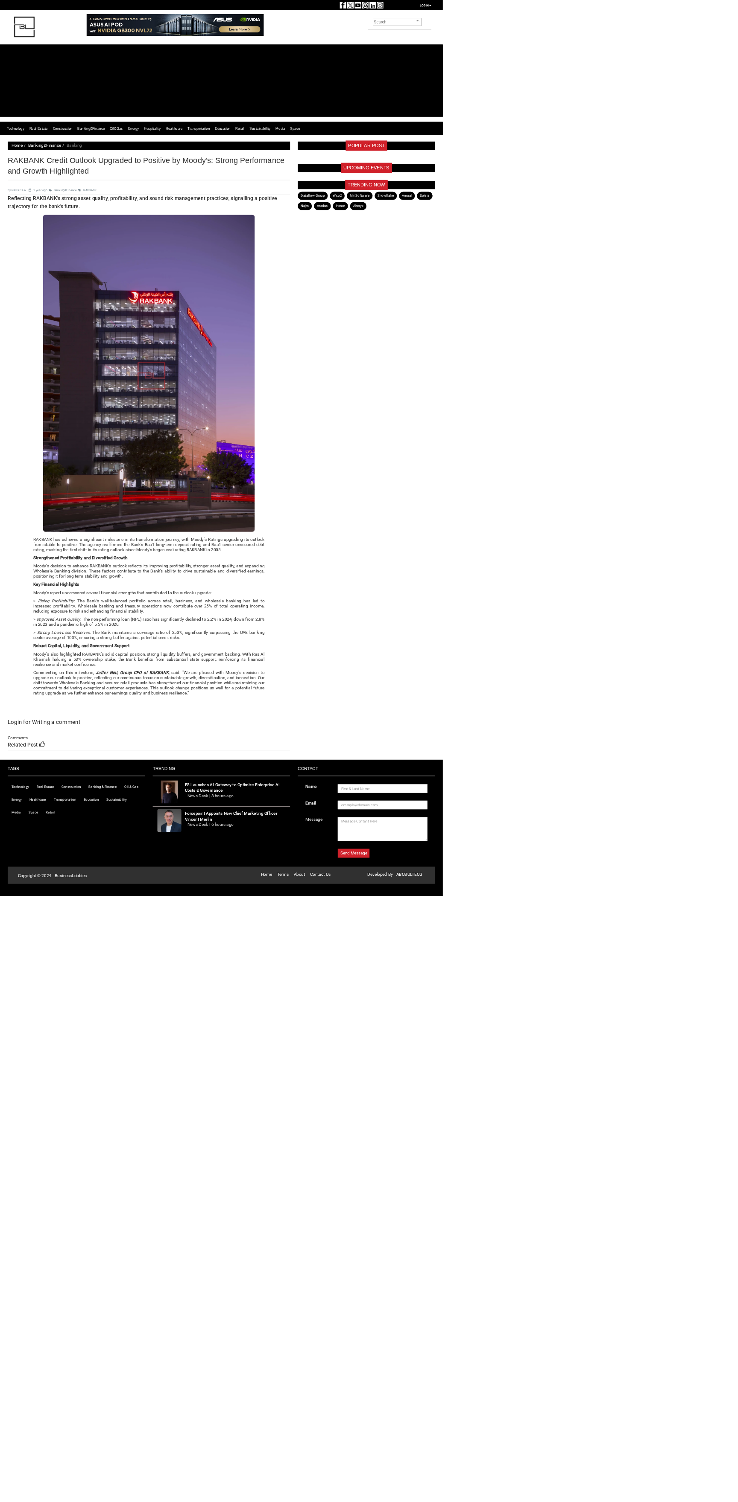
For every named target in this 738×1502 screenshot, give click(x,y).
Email (310, 803)
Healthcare (174, 128)
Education (222, 128)
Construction (63, 128)
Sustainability (259, 128)
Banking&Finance (91, 128)
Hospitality (152, 128)
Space (295, 128)
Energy (133, 128)
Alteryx (358, 206)
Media (280, 128)
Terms (283, 874)
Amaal (406, 196)
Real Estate (38, 128)
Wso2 (337, 196)
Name (310, 786)
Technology (15, 128)
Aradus (322, 206)
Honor (340, 206)
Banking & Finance (102, 787)
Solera (425, 196)
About (299, 874)
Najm (305, 206)
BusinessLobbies (71, 875)
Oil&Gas (116, 128)
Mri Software (359, 196)
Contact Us (320, 874)
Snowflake (386, 196)
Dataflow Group (313, 196)
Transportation (198, 128)
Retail (239, 128)
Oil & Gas (131, 787)
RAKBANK (89, 190)
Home (17, 145)
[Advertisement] (288, 80)
